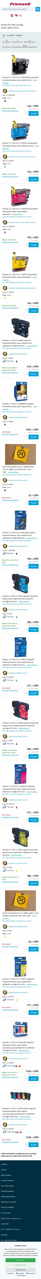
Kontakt (4, 1170)
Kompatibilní (10, 35)
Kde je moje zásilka (7, 1186)
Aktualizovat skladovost (10, 111)
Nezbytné (11, 1273)
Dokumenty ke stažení (8, 1202)
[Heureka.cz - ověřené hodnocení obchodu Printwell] (28, 18)
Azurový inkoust (17, 42)
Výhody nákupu (6, 1175)
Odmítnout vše (20, 1270)
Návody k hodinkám (7, 1207)
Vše (3, 35)
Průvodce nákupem (7, 1180)
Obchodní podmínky (7, 1191)
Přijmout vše (20, 1260)
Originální (19, 35)
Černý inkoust (6, 42)
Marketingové (22, 1275)
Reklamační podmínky (8, 1196)
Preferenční (31, 1273)
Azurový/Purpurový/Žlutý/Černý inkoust (24, 47)
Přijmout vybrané (20, 1265)
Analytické (21, 1273)
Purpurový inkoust (29, 42)
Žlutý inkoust (6, 47)
